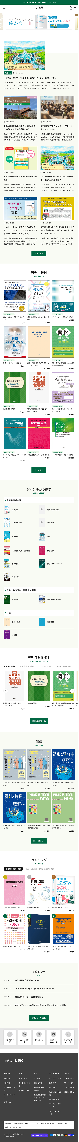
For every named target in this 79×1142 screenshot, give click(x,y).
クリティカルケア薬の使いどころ (63, 317)
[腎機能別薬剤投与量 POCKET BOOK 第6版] (39, 387)
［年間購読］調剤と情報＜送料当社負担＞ (63, 784)
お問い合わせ (69, 1092)
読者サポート (54, 1083)
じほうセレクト (55, 1078)
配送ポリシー (39, 1041)
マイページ (68, 1083)
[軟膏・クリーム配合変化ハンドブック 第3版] (63, 929)
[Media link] (39, 21)
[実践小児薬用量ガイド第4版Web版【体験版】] (20, 158)
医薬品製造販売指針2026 (11, 907)
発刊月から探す (25, 1090)
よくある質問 (24, 1041)
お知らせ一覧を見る (39, 1018)
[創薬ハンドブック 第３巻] (14, 342)
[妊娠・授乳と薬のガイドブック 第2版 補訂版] (63, 387)
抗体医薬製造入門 (9, 409)
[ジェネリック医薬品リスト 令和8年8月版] (14, 433)
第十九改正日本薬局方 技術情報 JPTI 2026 (37, 947)
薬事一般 (15, 599)
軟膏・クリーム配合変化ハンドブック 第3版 (63, 947)
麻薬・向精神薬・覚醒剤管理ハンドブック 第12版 (38, 364)
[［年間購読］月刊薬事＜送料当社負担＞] (14, 764)
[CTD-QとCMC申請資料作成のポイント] (14, 296)
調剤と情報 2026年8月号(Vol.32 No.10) (14, 826)
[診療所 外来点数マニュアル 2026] (39, 890)
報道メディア (9, 1102)
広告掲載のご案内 (9, 1089)
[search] (71, 7)
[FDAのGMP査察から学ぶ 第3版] (63, 433)
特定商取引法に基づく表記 (46, 1123)
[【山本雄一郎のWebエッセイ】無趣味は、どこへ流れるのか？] (24, 55)
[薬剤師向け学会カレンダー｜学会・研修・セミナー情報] (57, 107)
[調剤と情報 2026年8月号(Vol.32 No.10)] (14, 807)
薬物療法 (50, 522)
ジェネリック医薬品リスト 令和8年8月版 (14, 456)
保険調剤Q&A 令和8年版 (11, 946)
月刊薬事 (37, 1078)
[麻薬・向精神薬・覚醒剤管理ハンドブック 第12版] (39, 342)
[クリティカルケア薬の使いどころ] (63, 296)
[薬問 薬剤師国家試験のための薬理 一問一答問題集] (63, 342)
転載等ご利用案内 (55, 1093)
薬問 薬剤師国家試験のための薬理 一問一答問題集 (63, 364)
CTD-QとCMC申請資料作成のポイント (14, 318)
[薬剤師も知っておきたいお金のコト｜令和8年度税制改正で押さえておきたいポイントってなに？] (57, 208)
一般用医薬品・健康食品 (21, 550)
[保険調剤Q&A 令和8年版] (14, 929)
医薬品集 (15, 509)
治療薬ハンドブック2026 (60, 907)
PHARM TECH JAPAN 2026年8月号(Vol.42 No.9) (63, 826)
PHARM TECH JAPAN (39, 1089)
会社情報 (7, 1078)
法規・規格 (16, 622)
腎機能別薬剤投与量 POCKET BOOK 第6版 (37, 410)
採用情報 (7, 1083)
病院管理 (15, 563)
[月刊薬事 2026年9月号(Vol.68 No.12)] (39, 764)
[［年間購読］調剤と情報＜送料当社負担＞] (63, 764)
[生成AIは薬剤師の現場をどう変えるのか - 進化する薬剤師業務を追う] (20, 107)
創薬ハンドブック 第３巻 (12, 363)
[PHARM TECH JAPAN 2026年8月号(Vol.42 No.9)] (63, 807)
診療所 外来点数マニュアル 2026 (38, 907)
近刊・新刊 (23, 1078)
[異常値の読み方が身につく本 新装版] (39, 296)
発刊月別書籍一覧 (39, 721)
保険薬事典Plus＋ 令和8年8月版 (38, 455)
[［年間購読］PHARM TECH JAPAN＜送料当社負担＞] (39, 807)
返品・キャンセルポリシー (14, 1127)
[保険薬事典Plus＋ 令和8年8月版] (39, 433)
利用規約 (8, 1123)
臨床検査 (15, 536)
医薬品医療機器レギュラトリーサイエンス (40, 1097)
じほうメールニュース (53, 1041)
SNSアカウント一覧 (68, 1041)
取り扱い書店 (54, 1099)
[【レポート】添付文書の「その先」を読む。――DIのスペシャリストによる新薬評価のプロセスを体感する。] (20, 208)
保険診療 (50, 550)
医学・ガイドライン (54, 563)
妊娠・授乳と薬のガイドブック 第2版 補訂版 (63, 410)
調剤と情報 (38, 1083)
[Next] (72, 691)
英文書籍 (50, 622)
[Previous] (6, 691)
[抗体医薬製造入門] (14, 387)
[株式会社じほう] (39, 8)
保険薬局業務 (17, 522)
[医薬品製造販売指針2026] (14, 890)
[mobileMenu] (4, 8)
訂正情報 (52, 1087)
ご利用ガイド (10, 1041)
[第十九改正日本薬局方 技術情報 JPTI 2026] (39, 929)
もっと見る (39, 253)
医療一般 (15, 576)
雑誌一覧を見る (39, 840)
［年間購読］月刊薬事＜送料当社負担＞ (14, 784)
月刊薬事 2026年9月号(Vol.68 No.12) (37, 784)
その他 (14, 635)
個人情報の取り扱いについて (24, 1123)
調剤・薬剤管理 (53, 509)
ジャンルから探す (24, 1084)
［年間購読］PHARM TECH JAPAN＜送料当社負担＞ (38, 826)
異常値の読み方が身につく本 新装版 (38, 318)
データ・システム (9, 1096)
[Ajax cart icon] (75, 7)
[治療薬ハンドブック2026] (63, 890)
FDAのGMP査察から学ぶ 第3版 (62, 455)
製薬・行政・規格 (54, 599)
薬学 (49, 536)
